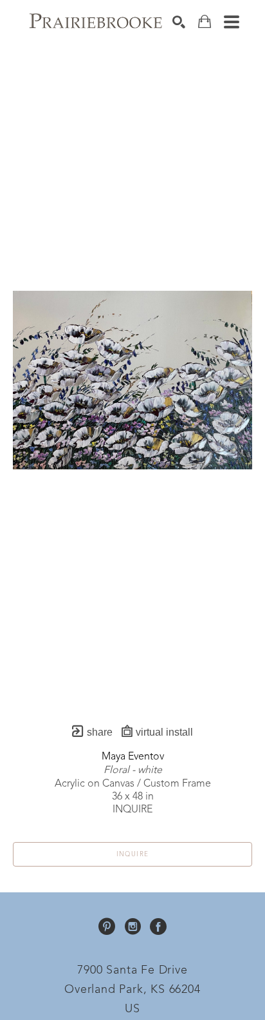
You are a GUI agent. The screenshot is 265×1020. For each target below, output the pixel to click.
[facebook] (158, 926)
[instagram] (132, 926)
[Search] (178, 21)
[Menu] (231, 21)
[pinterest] (106, 926)
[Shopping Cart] (204, 21)
